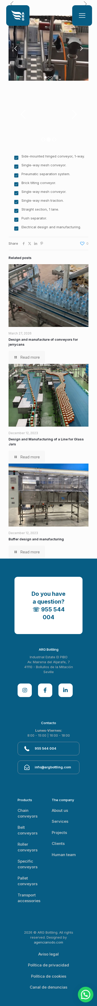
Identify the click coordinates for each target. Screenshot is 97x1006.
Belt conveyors (28, 830)
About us (60, 810)
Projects (59, 832)
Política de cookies (48, 976)
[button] (85, 994)
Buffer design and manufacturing (36, 539)
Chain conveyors (28, 813)
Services (60, 821)
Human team (64, 854)
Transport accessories (29, 898)
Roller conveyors (28, 847)
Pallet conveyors (28, 881)
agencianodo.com (48, 942)
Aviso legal (48, 954)
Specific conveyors (28, 864)
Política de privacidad (48, 965)
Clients (58, 843)
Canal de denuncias (48, 987)
